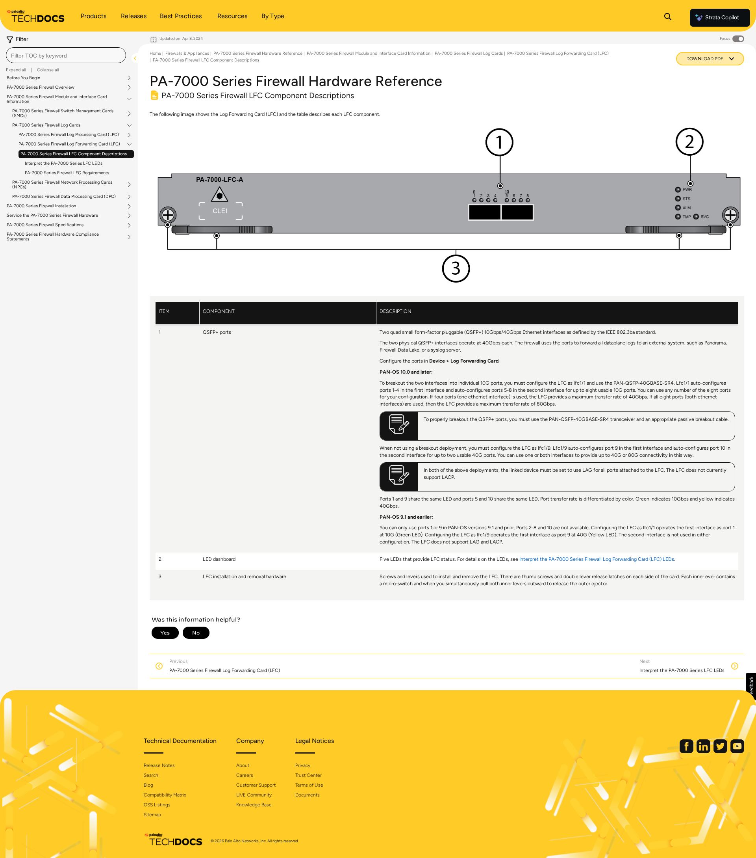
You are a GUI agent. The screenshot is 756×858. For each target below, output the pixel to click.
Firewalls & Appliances (187, 53)
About (242, 765)
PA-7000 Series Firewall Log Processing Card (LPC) (69, 134)
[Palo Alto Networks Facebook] (687, 751)
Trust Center (308, 775)
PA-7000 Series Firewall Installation (41, 206)
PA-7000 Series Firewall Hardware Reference (257, 53)
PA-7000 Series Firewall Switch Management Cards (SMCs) (62, 113)
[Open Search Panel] (668, 17)
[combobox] (66, 55)
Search (151, 775)
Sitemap (152, 814)
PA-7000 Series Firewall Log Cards (46, 125)
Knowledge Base (254, 805)
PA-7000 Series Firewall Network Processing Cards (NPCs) (62, 185)
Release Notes (159, 765)
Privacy (302, 765)
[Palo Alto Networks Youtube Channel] (737, 751)
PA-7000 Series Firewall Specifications (45, 225)
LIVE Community (254, 795)
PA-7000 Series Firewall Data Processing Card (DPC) (64, 196)
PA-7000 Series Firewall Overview (40, 87)
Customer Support (256, 785)
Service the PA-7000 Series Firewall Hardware (52, 215)
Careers (244, 775)
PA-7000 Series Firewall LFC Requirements (67, 172)
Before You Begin (23, 78)
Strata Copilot (722, 17)
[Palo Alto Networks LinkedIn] (704, 751)
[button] (751, 686)
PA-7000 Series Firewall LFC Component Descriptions (73, 153)
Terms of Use (309, 785)
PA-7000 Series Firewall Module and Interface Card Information (57, 99)
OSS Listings (157, 805)
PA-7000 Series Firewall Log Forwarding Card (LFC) (69, 144)
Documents (307, 795)
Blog (148, 785)
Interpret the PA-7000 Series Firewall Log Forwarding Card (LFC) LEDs (596, 559)
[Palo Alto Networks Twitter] (720, 751)
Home (155, 53)
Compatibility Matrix (165, 795)
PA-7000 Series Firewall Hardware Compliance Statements (53, 237)
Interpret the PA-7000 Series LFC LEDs (63, 163)
